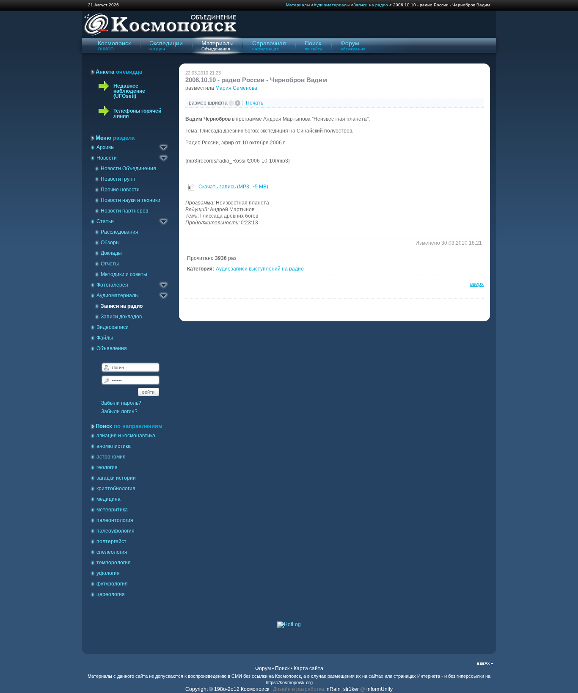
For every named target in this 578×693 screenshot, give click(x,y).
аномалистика (113, 446)
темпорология (113, 563)
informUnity (379, 689)
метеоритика (112, 510)
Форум (263, 668)
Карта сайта (308, 668)
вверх (477, 284)
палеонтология (114, 520)
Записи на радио (370, 5)
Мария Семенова (236, 88)
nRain (334, 689)
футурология (112, 584)
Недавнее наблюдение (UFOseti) (129, 91)
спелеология (111, 552)
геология (107, 467)
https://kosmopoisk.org (289, 682)
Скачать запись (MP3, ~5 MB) (232, 187)
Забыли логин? (119, 411)
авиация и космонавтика (125, 436)
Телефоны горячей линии (137, 113)
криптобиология (115, 488)
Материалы (298, 5)
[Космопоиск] (159, 34)
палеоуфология (115, 531)
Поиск (282, 668)
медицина (108, 499)
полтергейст (111, 541)
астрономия (111, 457)
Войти (148, 392)
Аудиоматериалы (332, 5)
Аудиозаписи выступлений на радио (260, 269)
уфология (108, 573)
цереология (110, 594)
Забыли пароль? (121, 403)
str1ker (351, 689)
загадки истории (116, 478)
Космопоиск (288, 676)
